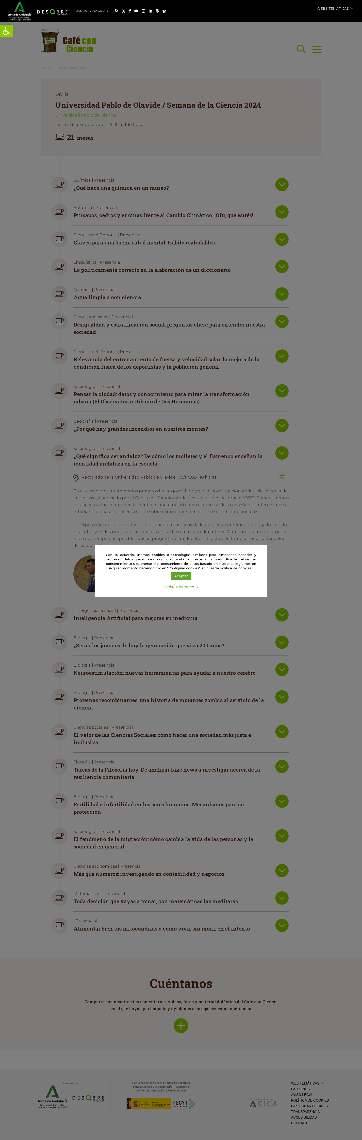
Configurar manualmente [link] (181, 586)
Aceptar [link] (181, 576)
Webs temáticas (333, 8)
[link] (6, 31)
